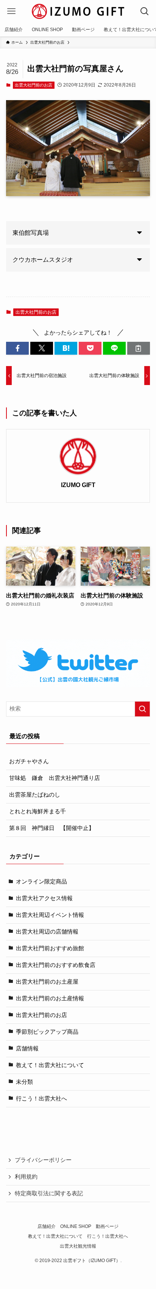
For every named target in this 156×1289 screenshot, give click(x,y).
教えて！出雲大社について (50, 1065)
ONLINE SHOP (75, 1226)
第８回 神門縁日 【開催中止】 (51, 828)
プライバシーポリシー (43, 1160)
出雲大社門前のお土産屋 (47, 982)
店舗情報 (27, 1048)
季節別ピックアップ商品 (47, 1032)
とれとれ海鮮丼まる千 (37, 811)
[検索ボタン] (144, 11)
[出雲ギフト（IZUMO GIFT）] (78, 11)
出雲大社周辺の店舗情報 (47, 932)
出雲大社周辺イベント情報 (50, 915)
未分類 (24, 1082)
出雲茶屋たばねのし (34, 795)
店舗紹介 (46, 1226)
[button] (17, 348)
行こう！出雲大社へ (41, 1099)
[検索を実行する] (142, 709)
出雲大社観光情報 (78, 1246)
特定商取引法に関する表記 (49, 1193)
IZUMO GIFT (78, 484)
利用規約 (26, 1177)
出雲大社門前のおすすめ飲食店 (55, 965)
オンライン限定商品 (41, 882)
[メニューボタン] (11, 11)
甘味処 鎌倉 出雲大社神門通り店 (54, 778)
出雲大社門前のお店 (33, 85)
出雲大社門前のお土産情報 (50, 998)
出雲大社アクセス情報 (44, 898)
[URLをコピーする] (138, 348)
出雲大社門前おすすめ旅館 (50, 948)
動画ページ (107, 1226)
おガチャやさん (29, 761)
